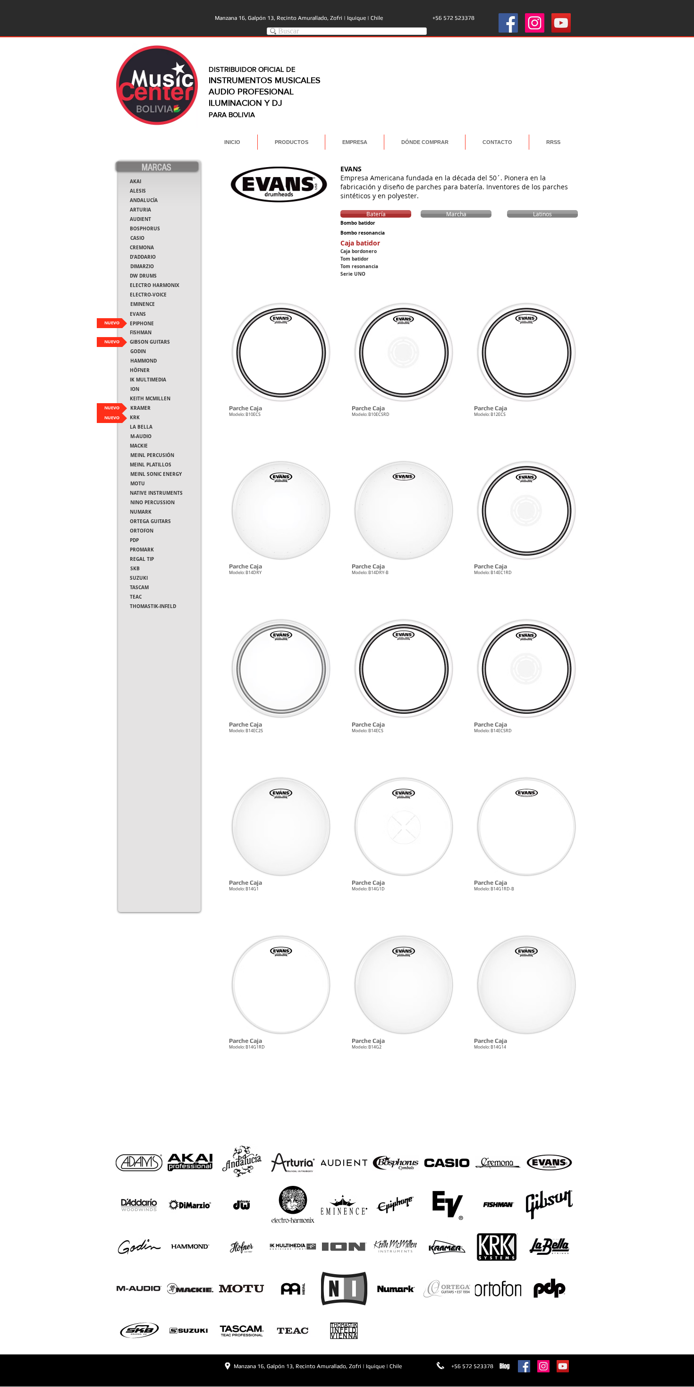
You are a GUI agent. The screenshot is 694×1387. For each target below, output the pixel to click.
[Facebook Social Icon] (508, 23)
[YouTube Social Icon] (561, 23)
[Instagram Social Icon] (534, 23)
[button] (281, 371)
